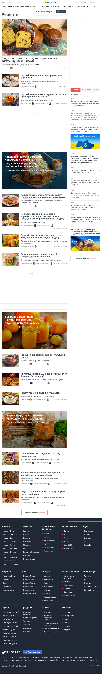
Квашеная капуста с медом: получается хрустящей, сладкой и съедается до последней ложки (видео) (23, 161)
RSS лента (93, 660)
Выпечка (67, 612)
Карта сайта (54, 660)
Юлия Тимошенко (9, 637)
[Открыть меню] (3, 2)
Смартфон (88, 545)
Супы (66, 619)
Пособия (26, 555)
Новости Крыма (9, 561)
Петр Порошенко (9, 633)
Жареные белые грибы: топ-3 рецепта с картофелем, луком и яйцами (42, 473)
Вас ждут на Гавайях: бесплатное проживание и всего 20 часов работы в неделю (85, 183)
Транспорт (47, 537)
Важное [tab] (96, 90)
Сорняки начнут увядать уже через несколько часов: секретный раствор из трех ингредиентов (85, 103)
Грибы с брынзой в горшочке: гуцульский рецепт (43, 356)
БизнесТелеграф (83, 7)
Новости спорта (70, 526)
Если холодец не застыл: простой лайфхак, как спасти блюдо (39, 255)
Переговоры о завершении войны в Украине (20, 7)
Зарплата (26, 531)
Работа (26, 534)
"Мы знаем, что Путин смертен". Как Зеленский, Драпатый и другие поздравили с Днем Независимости (85, 232)
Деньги (46, 533)
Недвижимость (49, 540)
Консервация (69, 616)
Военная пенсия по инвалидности (51, 624)
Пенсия (45, 608)
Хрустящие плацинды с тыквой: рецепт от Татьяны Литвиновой (44, 375)
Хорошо (61, 12)
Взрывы (67, 581)
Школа (25, 548)
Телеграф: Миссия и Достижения (74, 660)
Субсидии (27, 541)
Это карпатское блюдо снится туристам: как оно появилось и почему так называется (83, 207)
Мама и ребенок (9, 576)
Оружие (67, 588)
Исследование (8, 590)
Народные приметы (30, 618)
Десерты (67, 623)
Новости (6, 526)
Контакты (28, 660)
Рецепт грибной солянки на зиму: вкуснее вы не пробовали (43, 492)
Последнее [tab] (75, 90)
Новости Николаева (10, 564)
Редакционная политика (51, 657)
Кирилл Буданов (9, 630)
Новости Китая (28, 590)
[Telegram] (81, 2)
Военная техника (70, 595)
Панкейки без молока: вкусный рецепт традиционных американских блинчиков (43, 196)
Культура (47, 590)
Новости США (28, 579)
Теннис (66, 538)
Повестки (87, 576)
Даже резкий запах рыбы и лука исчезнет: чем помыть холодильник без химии (85, 195)
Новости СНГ (28, 586)
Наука (85, 526)
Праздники (27, 608)
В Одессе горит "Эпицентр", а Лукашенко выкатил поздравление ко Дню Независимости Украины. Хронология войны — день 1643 (85, 116)
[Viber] (78, 2)
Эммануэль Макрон (10, 623)
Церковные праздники (27, 613)
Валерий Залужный (10, 626)
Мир (24, 571)
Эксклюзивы (68, 7)
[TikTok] (93, 2)
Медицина (27, 545)
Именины (26, 631)
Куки (50, 12)
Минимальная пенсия (52, 628)
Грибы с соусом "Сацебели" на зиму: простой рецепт (41, 454)
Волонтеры (68, 592)
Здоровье (6, 571)
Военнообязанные (91, 586)
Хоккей (66, 541)
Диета (5, 583)
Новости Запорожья (10, 548)
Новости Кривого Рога (9, 553)
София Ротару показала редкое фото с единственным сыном (85, 172)
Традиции (26, 621)
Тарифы (47, 544)
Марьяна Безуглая (10, 640)
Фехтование (68, 548)
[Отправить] (25, 2)
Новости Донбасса (10, 557)
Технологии (88, 531)
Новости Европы (29, 576)
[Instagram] (90, 2)
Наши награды (16, 660)
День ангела (27, 628)
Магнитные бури (50, 597)
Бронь (86, 579)
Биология (87, 538)
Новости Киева (8, 531)
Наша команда (40, 660)
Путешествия (48, 586)
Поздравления (49, 600)
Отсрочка (87, 583)
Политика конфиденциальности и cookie (24, 657)
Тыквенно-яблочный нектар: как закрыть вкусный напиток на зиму (22, 320)
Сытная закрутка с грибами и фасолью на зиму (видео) (23, 417)
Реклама (5, 660)
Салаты (67, 626)
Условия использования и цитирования (77, 657)
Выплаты (26, 538)
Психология (7, 586)
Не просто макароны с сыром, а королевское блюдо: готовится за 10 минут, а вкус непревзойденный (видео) (42, 216)
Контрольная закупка (50, 7)
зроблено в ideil (95, 666)
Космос (86, 534)
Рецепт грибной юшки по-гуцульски (40, 393)
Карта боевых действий (69, 577)
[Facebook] (75, 2)
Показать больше (31, 512)
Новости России (29, 583)
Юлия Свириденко (10, 644)
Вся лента (74, 95)
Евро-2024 (68, 545)
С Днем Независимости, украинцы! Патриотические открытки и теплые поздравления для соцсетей (84, 130)
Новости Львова (9, 545)
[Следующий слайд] (100, 7)
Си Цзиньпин (8, 619)
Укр (99, 2)
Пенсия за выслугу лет (50, 633)
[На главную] (51, 2)
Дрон (86, 541)
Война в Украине (70, 571)
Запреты (26, 624)
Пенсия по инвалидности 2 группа (49, 617)
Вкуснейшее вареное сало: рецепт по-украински (41, 76)
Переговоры (68, 585)
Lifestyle (46, 571)
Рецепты (66, 608)
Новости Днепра (9, 538)
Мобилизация (89, 571)
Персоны (6, 608)
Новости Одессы (9, 541)
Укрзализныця (49, 551)
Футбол (66, 531)
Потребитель (48, 579)
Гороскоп (47, 576)
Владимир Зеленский (11, 612)
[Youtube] (85, 2)
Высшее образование (31, 552)
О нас (4, 657)
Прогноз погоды (29, 559)
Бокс (65, 534)
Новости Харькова (10, 534)
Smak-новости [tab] (86, 90)
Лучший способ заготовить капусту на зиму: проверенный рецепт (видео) (41, 236)
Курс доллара (49, 547)
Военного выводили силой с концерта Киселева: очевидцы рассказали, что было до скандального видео (85, 219)
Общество (27, 526)
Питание (6, 579)
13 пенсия (47, 612)
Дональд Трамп (9, 616)
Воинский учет (89, 590)
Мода (46, 583)
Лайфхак (47, 593)
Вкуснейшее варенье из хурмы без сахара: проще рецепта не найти (44, 95)
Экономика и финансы (48, 527)
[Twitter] (88, 2)
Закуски (67, 630)
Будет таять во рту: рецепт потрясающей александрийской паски (29, 60)
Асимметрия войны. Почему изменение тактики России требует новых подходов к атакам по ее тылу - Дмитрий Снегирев (85, 159)
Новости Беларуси (30, 593)
